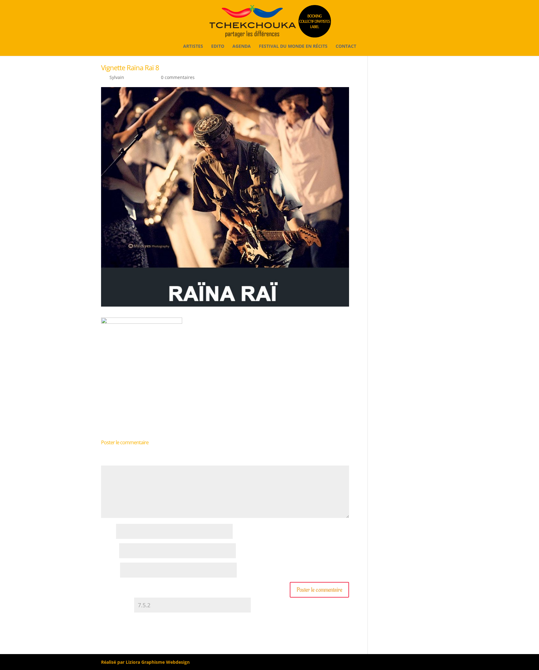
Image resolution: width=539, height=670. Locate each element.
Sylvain (116, 77)
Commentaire (117, 462)
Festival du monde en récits (293, 46)
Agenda (241, 46)
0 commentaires (178, 77)
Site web (110, 571)
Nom (108, 532)
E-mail (109, 551)
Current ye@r (117, 605)
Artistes (193, 46)
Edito (217, 46)
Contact (346, 46)
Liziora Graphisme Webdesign (158, 662)
